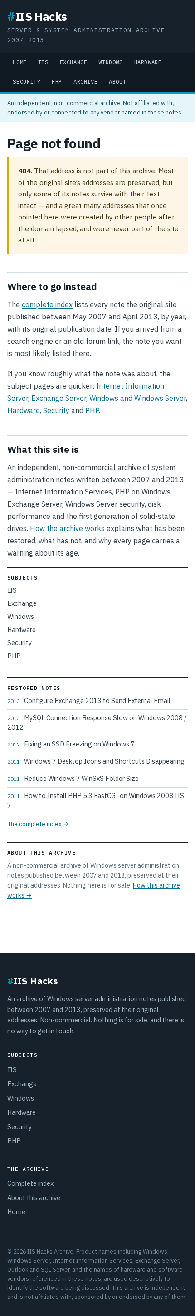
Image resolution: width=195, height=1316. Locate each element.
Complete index (30, 1183)
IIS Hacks (37, 16)
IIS (43, 62)
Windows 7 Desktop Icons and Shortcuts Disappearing (96, 761)
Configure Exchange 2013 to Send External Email (89, 700)
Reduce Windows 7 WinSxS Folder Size (73, 778)
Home (19, 62)
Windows (110, 62)
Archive (85, 81)
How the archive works (67, 528)
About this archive (33, 1197)
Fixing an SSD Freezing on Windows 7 (71, 744)
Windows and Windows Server (137, 398)
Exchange (74, 62)
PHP (57, 81)
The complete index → (38, 824)
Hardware (148, 62)
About (117, 81)
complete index (47, 304)
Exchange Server (58, 398)
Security (26, 81)
